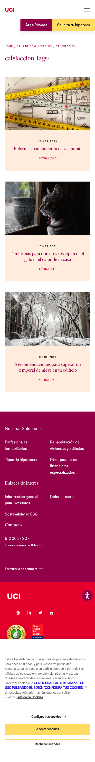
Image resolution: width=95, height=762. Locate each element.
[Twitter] (40, 613)
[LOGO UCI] (47, 596)
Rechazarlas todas (47, 744)
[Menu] (87, 10)
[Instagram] (18, 613)
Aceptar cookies (47, 729)
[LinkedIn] (29, 613)
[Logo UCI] (19, 10)
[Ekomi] (16, 634)
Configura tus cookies (46, 716)
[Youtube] (52, 613)
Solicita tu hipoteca (73, 25)
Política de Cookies (30, 697)
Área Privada (36, 25)
